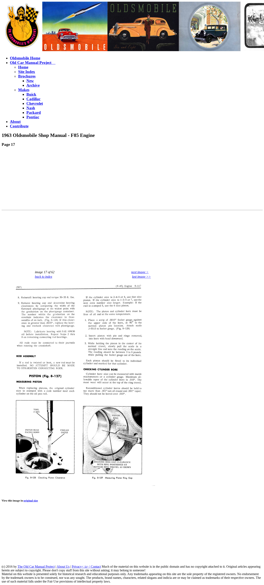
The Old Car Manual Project (36, 566)
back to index (43, 276)
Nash (30, 108)
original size (31, 500)
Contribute (19, 126)
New (30, 81)
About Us (63, 566)
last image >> (141, 276)
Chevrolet (34, 103)
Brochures (26, 76)
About (15, 121)
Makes (23, 90)
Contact (96, 566)
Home (23, 67)
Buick (31, 94)
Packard (33, 112)
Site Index (26, 71)
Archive (33, 85)
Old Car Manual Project (32, 62)
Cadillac (33, 99)
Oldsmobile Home (25, 58)
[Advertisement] (125, 179)
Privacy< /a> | (81, 566)
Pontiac (32, 117)
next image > (139, 272)
